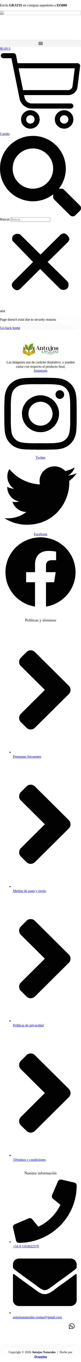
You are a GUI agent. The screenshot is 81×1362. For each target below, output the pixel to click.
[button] (40, 43)
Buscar (5, 219)
